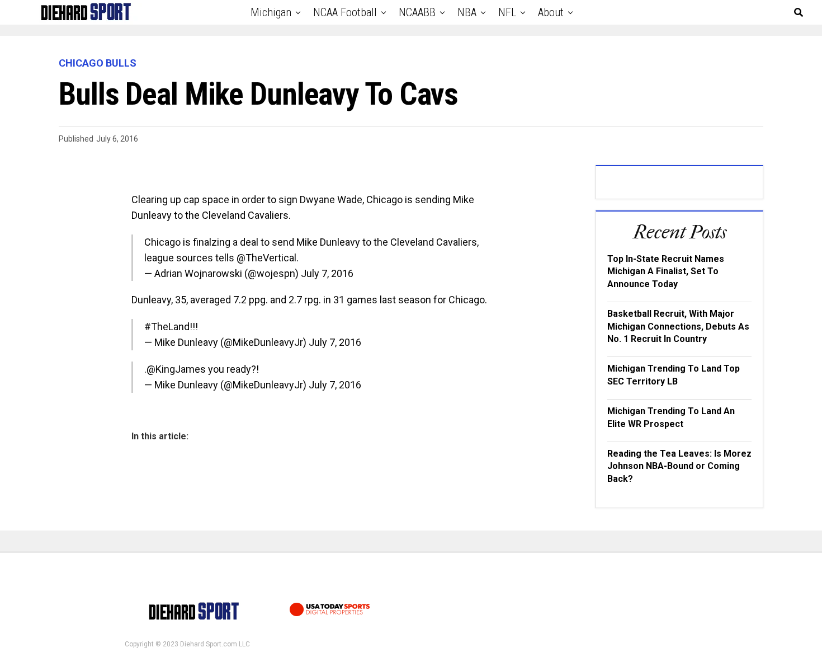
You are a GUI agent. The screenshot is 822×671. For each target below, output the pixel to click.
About (551, 12)
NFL (507, 12)
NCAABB (417, 12)
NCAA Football (345, 12)
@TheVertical (266, 258)
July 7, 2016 (327, 273)
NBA (466, 12)
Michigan (271, 12)
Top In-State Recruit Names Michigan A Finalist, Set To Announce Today (665, 271)
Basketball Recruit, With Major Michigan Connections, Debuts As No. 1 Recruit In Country (678, 326)
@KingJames (176, 369)
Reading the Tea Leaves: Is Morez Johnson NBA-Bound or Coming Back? (679, 466)
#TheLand (167, 326)
